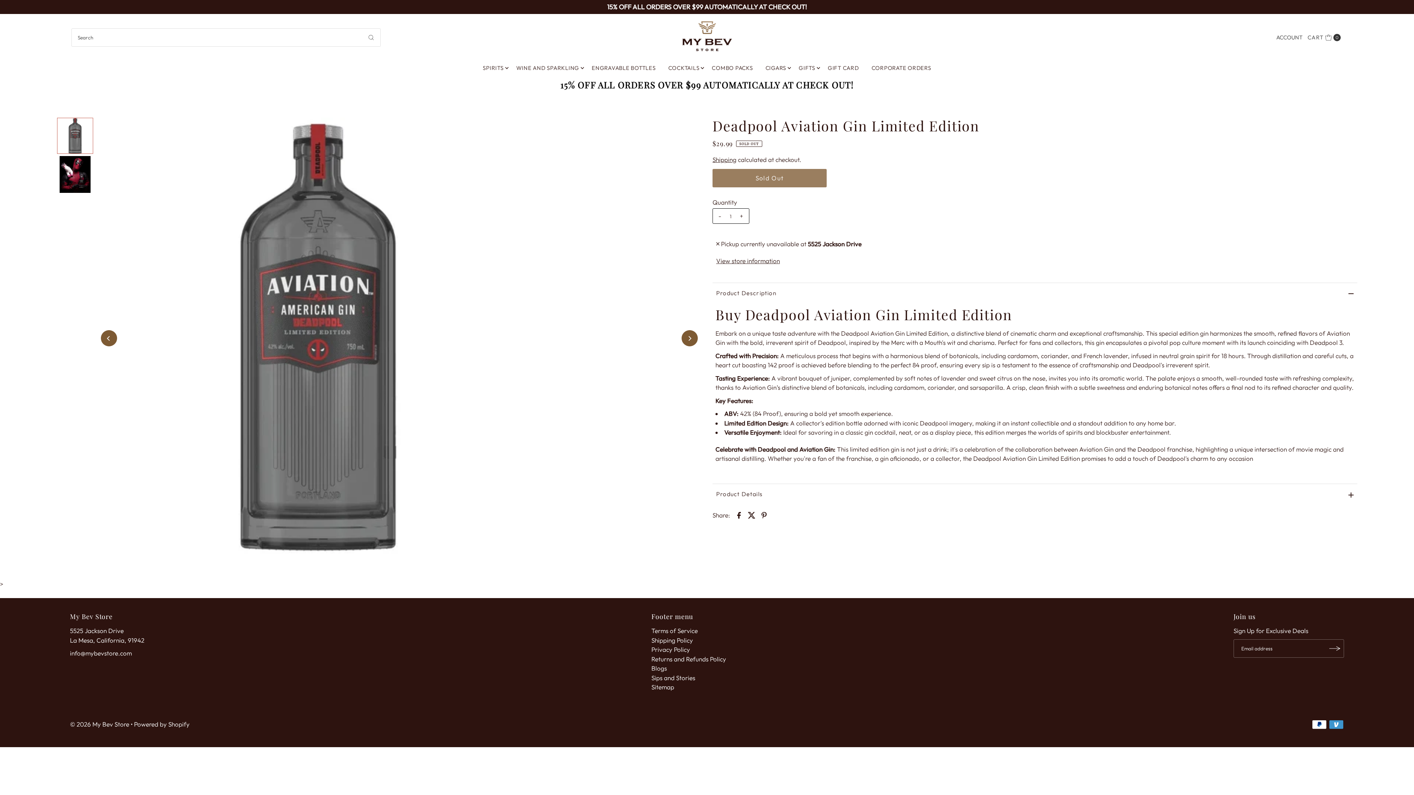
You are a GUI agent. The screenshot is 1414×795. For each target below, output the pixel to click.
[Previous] (109, 338)
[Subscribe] (1335, 648)
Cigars (776, 67)
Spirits (493, 67)
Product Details (739, 494)
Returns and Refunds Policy (688, 659)
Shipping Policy (672, 640)
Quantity (725, 202)
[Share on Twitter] (751, 514)
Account (1289, 37)
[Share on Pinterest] (764, 514)
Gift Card (843, 67)
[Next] (690, 338)
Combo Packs (732, 67)
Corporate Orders (901, 67)
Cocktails (684, 67)
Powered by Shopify (162, 724)
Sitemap (662, 687)
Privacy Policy (670, 649)
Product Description (746, 293)
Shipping (724, 159)
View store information (748, 261)
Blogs (659, 668)
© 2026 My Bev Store (99, 724)
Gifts (807, 67)
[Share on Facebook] (739, 514)
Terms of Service (674, 631)
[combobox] (226, 37)
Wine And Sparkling (548, 67)
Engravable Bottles (624, 67)
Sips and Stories (673, 678)
